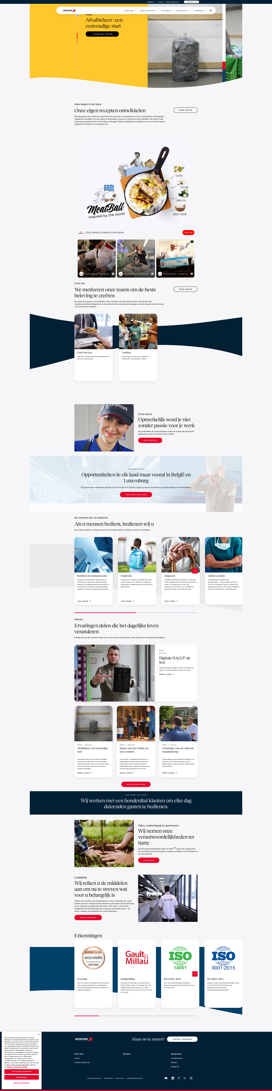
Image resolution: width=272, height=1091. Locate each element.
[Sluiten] (39, 1034)
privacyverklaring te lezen (17, 1067)
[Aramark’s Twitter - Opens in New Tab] (184, 1078)
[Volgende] (77, 78)
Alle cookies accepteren (21, 1071)
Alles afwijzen (21, 1077)
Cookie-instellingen (21, 1083)
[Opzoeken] (210, 10)
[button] (191, 2)
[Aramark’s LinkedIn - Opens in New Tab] (172, 1078)
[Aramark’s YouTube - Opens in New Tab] (166, 1078)
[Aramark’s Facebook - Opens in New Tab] (178, 1078)
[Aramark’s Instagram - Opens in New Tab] (191, 1078)
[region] (22, 1060)
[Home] (70, 10)
